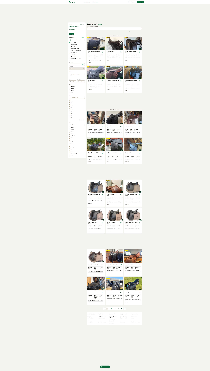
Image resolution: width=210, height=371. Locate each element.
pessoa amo (122, 322)
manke (89, 316)
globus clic (111, 321)
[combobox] (75, 64)
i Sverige (99, 24)
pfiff (121, 320)
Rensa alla (82, 24)
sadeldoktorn (90, 322)
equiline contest (123, 318)
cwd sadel (101, 314)
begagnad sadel (91, 318)
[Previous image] (107, 43)
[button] (114, 43)
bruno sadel (111, 323)
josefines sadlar (102, 318)
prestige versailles (102, 322)
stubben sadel (101, 320)
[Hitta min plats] (83, 64)
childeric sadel (134, 320)
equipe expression (102, 316)
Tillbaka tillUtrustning (73, 26)
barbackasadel (91, 320)
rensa (83, 37)
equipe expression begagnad (113, 317)
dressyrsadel (112, 319)
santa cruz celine (134, 314)
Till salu (71, 34)
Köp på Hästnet (86, 1)
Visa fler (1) (81, 119)
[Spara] (102, 52)
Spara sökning (92, 31)
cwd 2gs (132, 318)
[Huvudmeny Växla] (67, 2)
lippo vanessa (134, 316)
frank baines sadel (124, 316)
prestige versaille (123, 314)
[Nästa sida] (125, 308)
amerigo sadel (112, 314)
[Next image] (121, 43)
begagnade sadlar (91, 314)
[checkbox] (70, 42)
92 (121, 308)
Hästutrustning (72, 29)
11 (118, 308)
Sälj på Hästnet (95, 1)
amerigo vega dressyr (135, 322)
